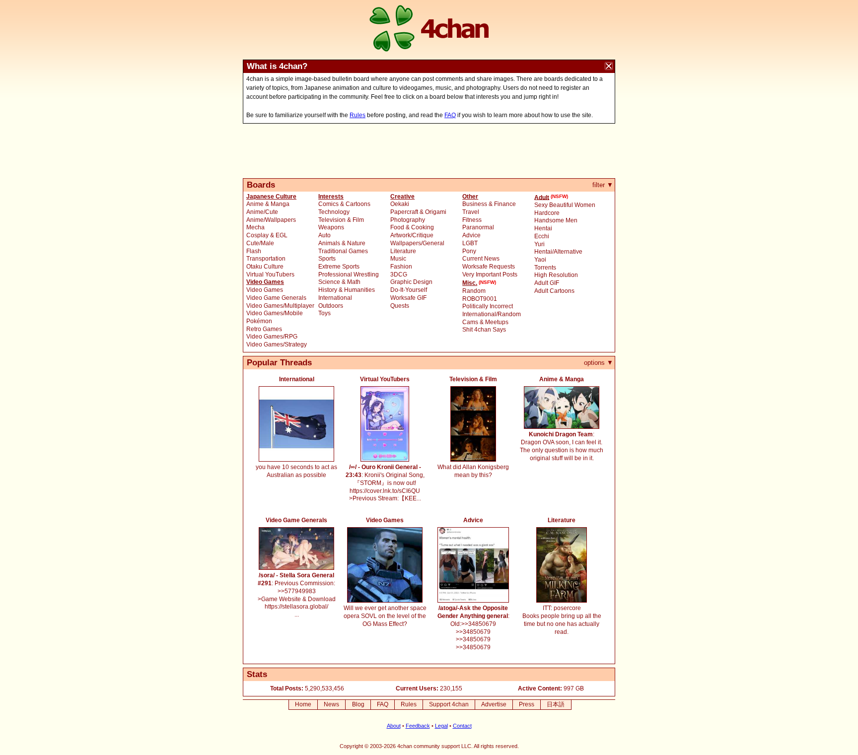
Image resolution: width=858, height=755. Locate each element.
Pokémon (259, 321)
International (335, 297)
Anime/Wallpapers (271, 219)
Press (526, 704)
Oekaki (399, 204)
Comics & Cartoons (344, 204)
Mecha (255, 227)
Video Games (264, 289)
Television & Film (341, 219)
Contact (462, 726)
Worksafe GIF (408, 297)
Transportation (266, 258)
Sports (327, 258)
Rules (357, 115)
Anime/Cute (262, 211)
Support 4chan (449, 704)
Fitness (472, 219)
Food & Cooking (412, 227)
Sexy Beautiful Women (564, 205)
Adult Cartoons (554, 290)
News (331, 704)
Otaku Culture (265, 266)
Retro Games (264, 329)
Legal (441, 726)
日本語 (556, 704)
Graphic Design (411, 281)
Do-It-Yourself (408, 289)
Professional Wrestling (348, 274)
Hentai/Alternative (558, 251)
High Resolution (556, 275)
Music (398, 258)
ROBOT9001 (479, 298)
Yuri (539, 244)
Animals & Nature (341, 243)
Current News (481, 258)
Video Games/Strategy (276, 344)
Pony (469, 251)
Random (474, 290)
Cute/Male (260, 243)
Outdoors (330, 305)
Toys (324, 313)
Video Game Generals (276, 297)
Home (303, 704)
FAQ (450, 115)
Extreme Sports (338, 266)
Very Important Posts (489, 274)
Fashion (401, 266)
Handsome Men (555, 220)
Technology (334, 211)
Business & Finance (489, 204)
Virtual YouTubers (270, 274)
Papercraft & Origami (418, 211)
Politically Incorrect (487, 306)
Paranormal (478, 227)
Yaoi (540, 259)
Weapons (331, 227)
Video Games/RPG (271, 336)
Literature (403, 251)
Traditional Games (343, 251)
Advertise (493, 704)
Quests (399, 305)
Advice (471, 235)
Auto (324, 235)
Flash (253, 251)
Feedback (418, 726)
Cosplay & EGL (266, 235)
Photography (407, 219)
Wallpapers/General (417, 243)
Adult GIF (546, 282)
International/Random (491, 314)
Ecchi (541, 236)
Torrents (545, 267)
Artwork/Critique (411, 235)
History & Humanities (346, 289)
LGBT (470, 243)
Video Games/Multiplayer (280, 305)
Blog (358, 704)
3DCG (398, 274)
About (394, 726)
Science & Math (339, 281)
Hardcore (547, 212)
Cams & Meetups (485, 322)
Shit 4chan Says (484, 329)
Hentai (543, 228)
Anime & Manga (267, 204)
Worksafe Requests (488, 266)
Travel (470, 211)
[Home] (429, 30)
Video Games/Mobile (274, 313)
